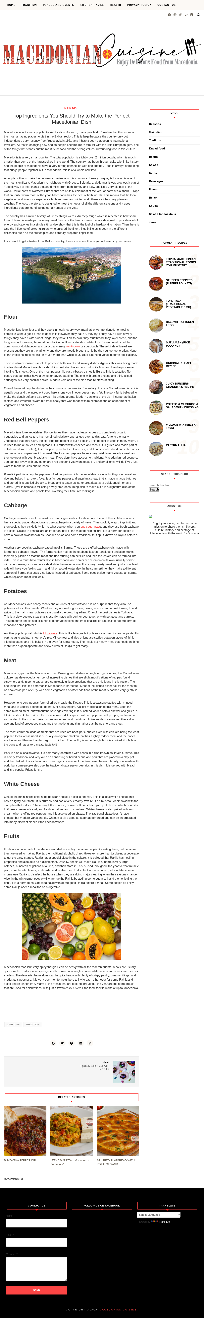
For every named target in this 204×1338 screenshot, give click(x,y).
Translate (164, 1221)
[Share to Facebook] (53, 1043)
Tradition (29, 5)
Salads (153, 164)
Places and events (58, 5)
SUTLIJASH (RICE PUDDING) (178, 344)
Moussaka (50, 633)
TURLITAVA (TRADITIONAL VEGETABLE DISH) (178, 304)
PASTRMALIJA (176, 445)
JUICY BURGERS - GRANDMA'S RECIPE (180, 385)
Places (153, 189)
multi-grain (73, 346)
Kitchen (154, 173)
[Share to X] (62, 1043)
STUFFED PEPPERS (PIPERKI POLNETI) (179, 282)
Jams (152, 222)
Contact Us (166, 5)
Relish (153, 197)
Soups (153, 205)
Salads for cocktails (162, 214)
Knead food (157, 148)
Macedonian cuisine (118, 1309)
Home (11, 5)
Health (115, 5)
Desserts (155, 124)
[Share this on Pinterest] (71, 1043)
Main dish (71, 108)
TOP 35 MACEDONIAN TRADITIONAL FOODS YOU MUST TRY (181, 262)
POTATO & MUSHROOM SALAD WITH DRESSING (182, 405)
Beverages (156, 181)
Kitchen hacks (92, 5)
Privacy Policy (139, 5)
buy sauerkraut (90, 526)
